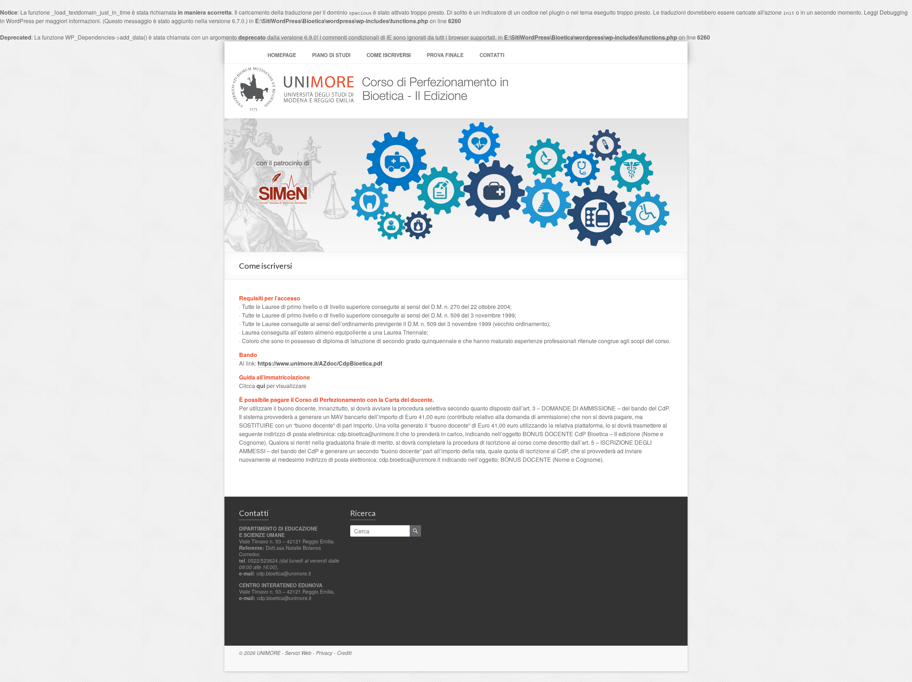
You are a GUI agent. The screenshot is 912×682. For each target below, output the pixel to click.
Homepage (282, 54)
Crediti (344, 652)
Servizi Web (298, 652)
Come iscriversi (389, 54)
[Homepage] (432, 71)
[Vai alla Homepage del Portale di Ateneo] (293, 71)
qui (260, 386)
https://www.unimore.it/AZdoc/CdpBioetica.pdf (320, 363)
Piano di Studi (331, 54)
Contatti (492, 54)
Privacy (324, 652)
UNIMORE (268, 652)
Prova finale (445, 54)
